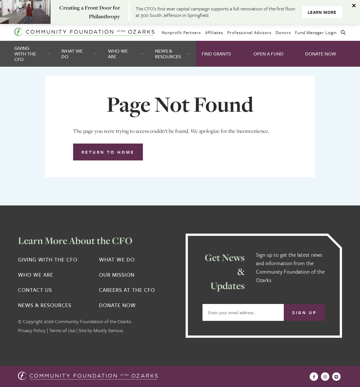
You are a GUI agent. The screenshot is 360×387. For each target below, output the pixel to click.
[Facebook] (314, 376)
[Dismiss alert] (354, 5)
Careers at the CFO (127, 290)
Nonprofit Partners (181, 32)
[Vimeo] (336, 376)
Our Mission (116, 274)
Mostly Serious (108, 330)
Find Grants (216, 53)
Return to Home (108, 152)
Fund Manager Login (316, 32)
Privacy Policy (32, 330)
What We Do (72, 53)
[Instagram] (325, 376)
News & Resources (168, 53)
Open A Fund (268, 53)
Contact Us (35, 290)
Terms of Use (62, 330)
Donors (283, 32)
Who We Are (118, 53)
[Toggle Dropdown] (49, 54)
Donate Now (320, 53)
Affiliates (214, 32)
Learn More (322, 12)
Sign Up (304, 312)
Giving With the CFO (25, 53)
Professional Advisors (249, 32)
